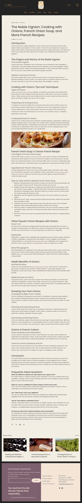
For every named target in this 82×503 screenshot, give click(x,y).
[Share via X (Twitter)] (16, 424)
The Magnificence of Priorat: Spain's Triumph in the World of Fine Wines (66, 455)
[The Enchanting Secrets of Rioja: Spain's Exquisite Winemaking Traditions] (41, 444)
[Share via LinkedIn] (20, 424)
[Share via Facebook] (12, 424)
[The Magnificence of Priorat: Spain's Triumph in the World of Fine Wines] (67, 444)
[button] (77, 5)
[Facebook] (60, 488)
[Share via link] (24, 424)
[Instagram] (62, 488)
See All (77, 435)
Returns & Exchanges (48, 483)
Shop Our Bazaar (47, 476)
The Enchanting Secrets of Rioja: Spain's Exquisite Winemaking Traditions (40, 455)
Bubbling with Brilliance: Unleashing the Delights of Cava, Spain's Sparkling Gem (14, 455)
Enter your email (12, 476)
